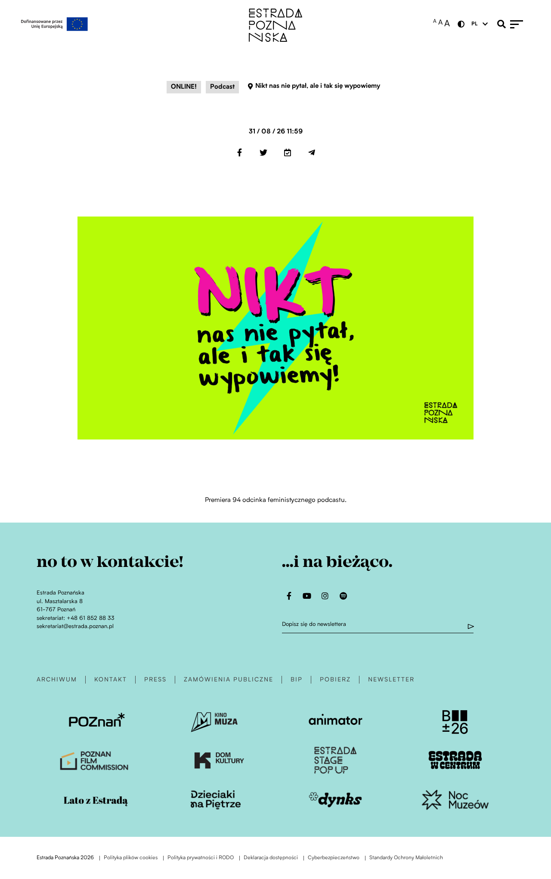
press (155, 680)
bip (297, 679)
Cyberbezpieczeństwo (333, 858)
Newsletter (391, 680)
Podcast (222, 87)
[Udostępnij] (239, 152)
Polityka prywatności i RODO (200, 858)
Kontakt (110, 680)
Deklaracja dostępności (271, 858)
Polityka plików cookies (131, 858)
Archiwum (57, 680)
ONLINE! (184, 87)
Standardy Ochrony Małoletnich (406, 858)
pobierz (335, 680)
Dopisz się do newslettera (314, 624)
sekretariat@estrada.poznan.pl (75, 626)
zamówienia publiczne (228, 680)
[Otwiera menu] (521, 24)
